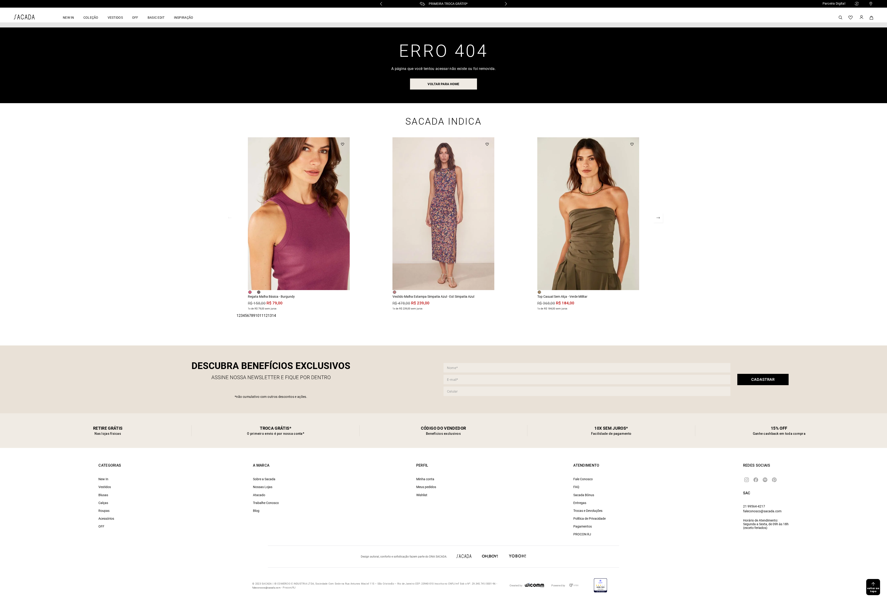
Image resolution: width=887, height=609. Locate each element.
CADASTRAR (763, 379)
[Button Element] (861, 17)
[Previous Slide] (381, 4)
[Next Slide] (506, 4)
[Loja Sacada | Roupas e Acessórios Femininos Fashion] (24, 18)
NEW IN (68, 17)
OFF (135, 17)
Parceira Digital (834, 3)
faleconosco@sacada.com (762, 511)
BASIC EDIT (156, 17)
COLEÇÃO (90, 17)
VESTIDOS (115, 17)
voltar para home (443, 84)
